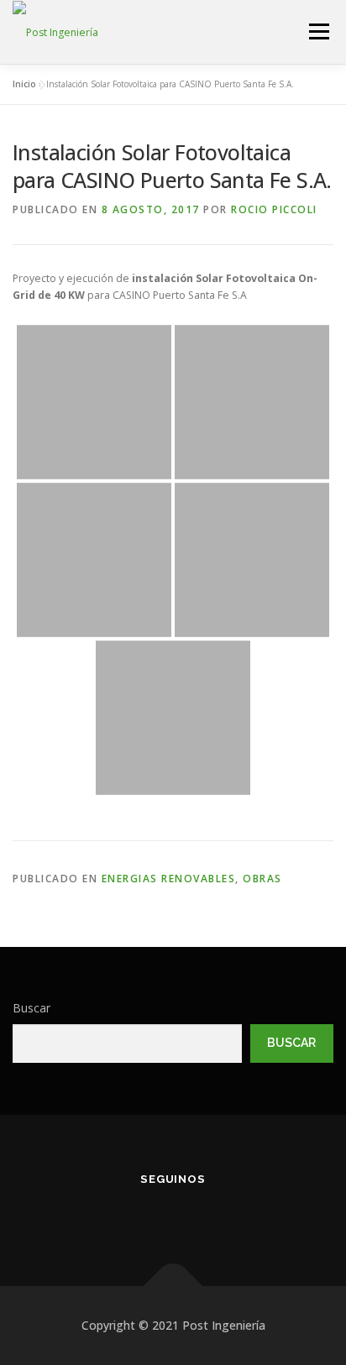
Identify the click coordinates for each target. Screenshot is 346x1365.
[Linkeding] (173, 1214)
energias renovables (169, 878)
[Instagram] (220, 1214)
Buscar (31, 1008)
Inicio (24, 84)
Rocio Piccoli (274, 209)
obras (262, 878)
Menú (318, 31)
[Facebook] (126, 1214)
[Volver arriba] (173, 1286)
